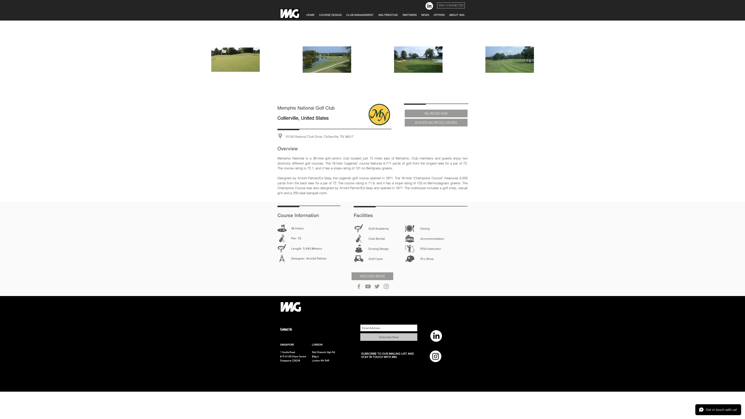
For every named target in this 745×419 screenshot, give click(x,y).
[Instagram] (435, 356)
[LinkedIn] (429, 6)
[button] (451, 5)
